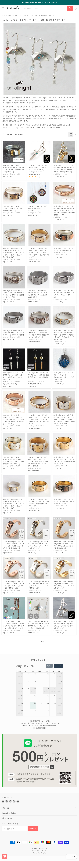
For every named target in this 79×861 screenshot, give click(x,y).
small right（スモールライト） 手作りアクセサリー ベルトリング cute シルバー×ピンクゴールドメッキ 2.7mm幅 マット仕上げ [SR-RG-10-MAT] (64, 210)
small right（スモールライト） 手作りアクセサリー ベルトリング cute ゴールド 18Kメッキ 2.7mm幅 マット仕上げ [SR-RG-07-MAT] (39, 419)
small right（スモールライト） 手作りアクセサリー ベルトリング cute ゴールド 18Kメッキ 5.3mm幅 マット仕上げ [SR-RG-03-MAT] (39, 252)
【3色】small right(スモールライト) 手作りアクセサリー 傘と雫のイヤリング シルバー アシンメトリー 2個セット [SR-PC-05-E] (13, 624)
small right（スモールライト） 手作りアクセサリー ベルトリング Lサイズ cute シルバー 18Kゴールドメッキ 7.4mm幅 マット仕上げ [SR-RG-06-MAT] (64, 419)
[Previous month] (56, 666)
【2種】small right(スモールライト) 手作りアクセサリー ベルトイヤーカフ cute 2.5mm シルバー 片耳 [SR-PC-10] (38, 545)
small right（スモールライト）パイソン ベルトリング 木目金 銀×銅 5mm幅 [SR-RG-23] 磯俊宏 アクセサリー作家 (13, 294)
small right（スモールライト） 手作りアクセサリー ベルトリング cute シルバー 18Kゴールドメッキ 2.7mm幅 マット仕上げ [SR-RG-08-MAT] (13, 252)
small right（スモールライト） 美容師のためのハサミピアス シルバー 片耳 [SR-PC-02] (39, 167)
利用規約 (34, 848)
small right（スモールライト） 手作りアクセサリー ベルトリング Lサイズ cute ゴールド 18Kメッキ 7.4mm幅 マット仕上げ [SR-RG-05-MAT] (38, 461)
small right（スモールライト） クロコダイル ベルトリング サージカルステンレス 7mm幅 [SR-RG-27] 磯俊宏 (38, 294)
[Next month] (60, 666)
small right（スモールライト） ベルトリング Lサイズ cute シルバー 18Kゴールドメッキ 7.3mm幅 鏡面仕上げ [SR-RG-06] (13, 460)
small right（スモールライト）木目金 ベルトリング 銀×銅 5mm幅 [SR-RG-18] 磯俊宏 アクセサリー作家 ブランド (39, 333)
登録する (32, 828)
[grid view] (70, 134)
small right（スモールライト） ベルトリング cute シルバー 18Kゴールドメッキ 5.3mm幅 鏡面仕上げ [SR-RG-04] (13, 168)
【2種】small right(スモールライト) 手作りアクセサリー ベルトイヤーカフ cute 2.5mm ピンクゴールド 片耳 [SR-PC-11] (13, 545)
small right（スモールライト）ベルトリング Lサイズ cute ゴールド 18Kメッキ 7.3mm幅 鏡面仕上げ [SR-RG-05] (64, 460)
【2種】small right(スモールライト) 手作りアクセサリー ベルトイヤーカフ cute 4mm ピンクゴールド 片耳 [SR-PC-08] (13, 584)
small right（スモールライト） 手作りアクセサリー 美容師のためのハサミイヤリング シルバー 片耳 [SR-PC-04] (63, 624)
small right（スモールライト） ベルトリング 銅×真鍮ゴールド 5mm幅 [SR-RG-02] (63, 501)
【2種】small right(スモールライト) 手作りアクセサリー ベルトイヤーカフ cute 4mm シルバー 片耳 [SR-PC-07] (39, 584)
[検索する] (70, 8)
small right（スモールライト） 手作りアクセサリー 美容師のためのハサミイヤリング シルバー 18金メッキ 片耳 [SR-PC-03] (63, 168)
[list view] (75, 134)
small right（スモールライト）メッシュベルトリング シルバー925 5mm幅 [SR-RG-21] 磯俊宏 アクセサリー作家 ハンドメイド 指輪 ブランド (63, 334)
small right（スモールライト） (11, 174)
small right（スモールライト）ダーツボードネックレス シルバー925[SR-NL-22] (38, 208)
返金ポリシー (43, 848)
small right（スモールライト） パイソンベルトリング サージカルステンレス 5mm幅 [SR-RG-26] (63, 294)
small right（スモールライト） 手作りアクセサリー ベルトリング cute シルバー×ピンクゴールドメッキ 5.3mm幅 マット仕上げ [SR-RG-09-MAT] (13, 419)
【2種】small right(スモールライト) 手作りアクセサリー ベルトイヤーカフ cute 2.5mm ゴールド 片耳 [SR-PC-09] (64, 545)
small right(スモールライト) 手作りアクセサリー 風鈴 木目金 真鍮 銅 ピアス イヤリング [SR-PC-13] (38, 376)
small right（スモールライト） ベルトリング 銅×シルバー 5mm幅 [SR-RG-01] (63, 250)
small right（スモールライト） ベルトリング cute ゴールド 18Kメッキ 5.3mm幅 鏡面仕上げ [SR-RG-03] (39, 502)
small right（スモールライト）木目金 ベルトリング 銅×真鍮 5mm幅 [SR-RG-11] (13, 208)
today (49, 666)
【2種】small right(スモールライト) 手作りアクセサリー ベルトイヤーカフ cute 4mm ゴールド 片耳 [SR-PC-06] (64, 584)
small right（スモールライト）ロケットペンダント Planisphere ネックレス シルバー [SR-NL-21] (63, 376)
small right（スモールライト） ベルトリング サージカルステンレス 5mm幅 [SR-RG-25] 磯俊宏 (13, 332)
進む (42, 642)
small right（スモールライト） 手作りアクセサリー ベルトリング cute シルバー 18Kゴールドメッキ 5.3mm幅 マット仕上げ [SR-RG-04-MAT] (13, 503)
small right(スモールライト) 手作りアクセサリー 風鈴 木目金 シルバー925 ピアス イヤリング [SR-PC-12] (13, 376)
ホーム (4, 15)
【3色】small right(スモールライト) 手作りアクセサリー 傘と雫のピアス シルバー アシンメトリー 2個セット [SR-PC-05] (38, 624)
